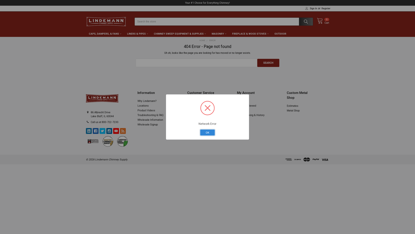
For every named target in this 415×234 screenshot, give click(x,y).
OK (207, 132)
